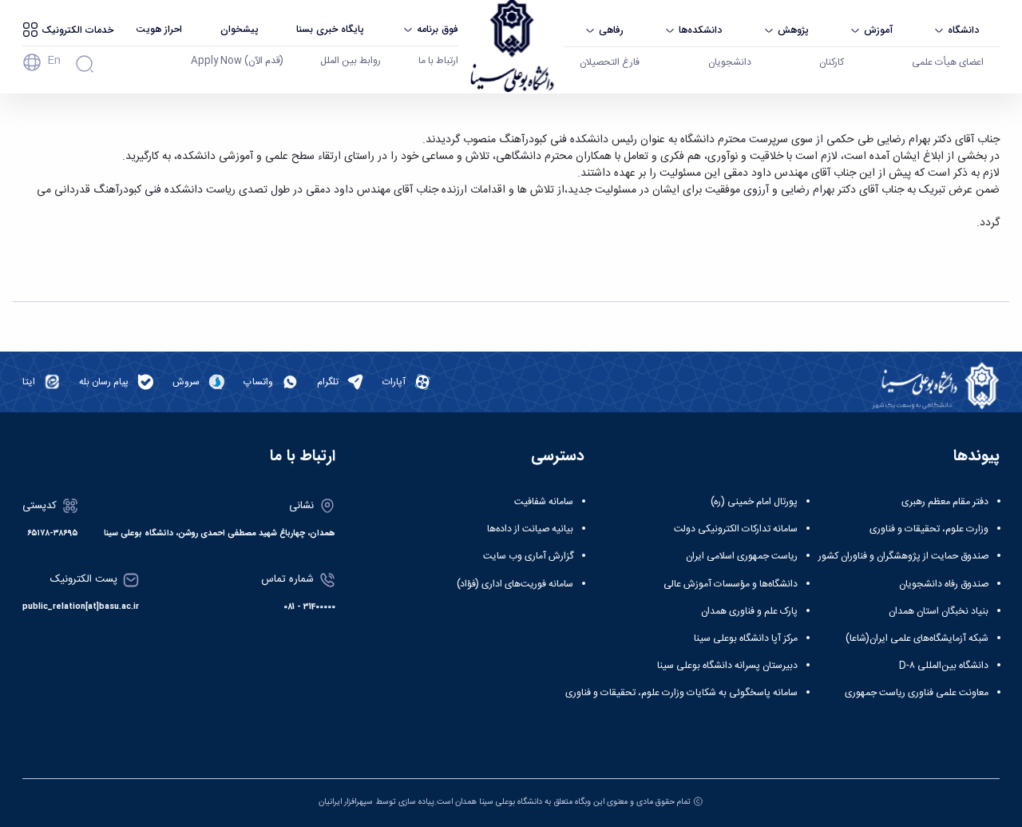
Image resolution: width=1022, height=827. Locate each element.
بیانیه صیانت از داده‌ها (530, 529)
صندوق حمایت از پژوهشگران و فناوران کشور (903, 556)
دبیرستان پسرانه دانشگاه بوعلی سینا (727, 666)
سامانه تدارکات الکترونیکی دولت (736, 529)
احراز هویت (159, 29)
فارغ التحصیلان (610, 62)
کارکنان (831, 62)
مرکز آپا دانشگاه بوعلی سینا (746, 638)
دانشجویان (729, 62)
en (54, 60)
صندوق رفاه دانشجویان (943, 584)
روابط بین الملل (350, 61)
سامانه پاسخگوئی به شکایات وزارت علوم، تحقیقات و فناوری (681, 693)
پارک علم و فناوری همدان (749, 611)
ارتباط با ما (438, 61)
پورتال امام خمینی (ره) (754, 502)
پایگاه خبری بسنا (330, 29)
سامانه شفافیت (543, 502)
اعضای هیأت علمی (948, 62)
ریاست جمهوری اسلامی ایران (742, 556)
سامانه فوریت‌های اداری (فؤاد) (515, 584)
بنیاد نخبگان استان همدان (938, 611)
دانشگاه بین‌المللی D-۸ (943, 666)
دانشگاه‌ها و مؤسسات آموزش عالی (731, 584)
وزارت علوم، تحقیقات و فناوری (928, 529)
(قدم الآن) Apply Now (237, 61)
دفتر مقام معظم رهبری (944, 502)
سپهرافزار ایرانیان (346, 802)
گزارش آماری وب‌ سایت (528, 556)
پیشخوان (239, 29)
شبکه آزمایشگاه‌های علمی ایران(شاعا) (917, 638)
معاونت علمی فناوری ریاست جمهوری (916, 693)
